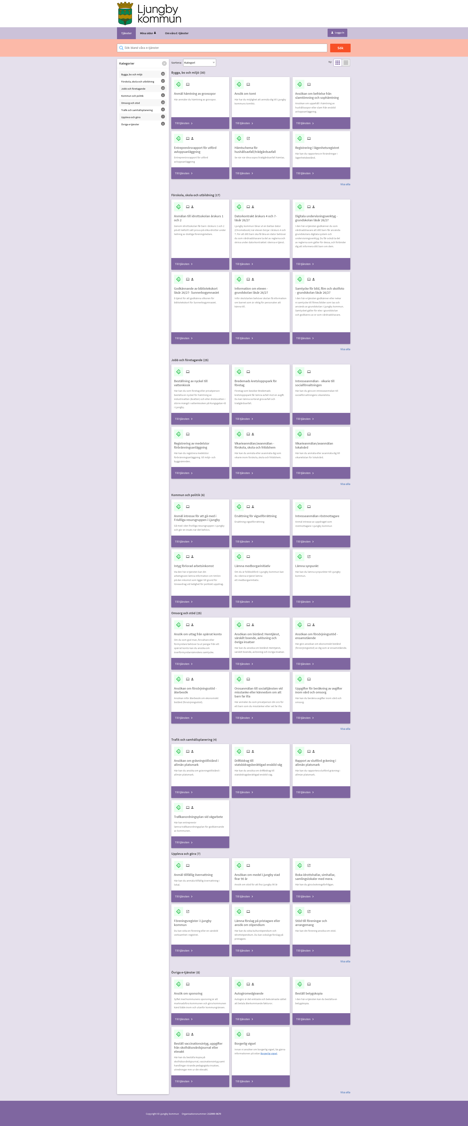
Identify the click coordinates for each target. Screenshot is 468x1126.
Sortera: (176, 62)
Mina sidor (146, 33)
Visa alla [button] (345, 184)
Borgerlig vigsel (269, 1053)
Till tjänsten (182, 123)
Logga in (337, 32)
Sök (340, 48)
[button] (164, 63)
